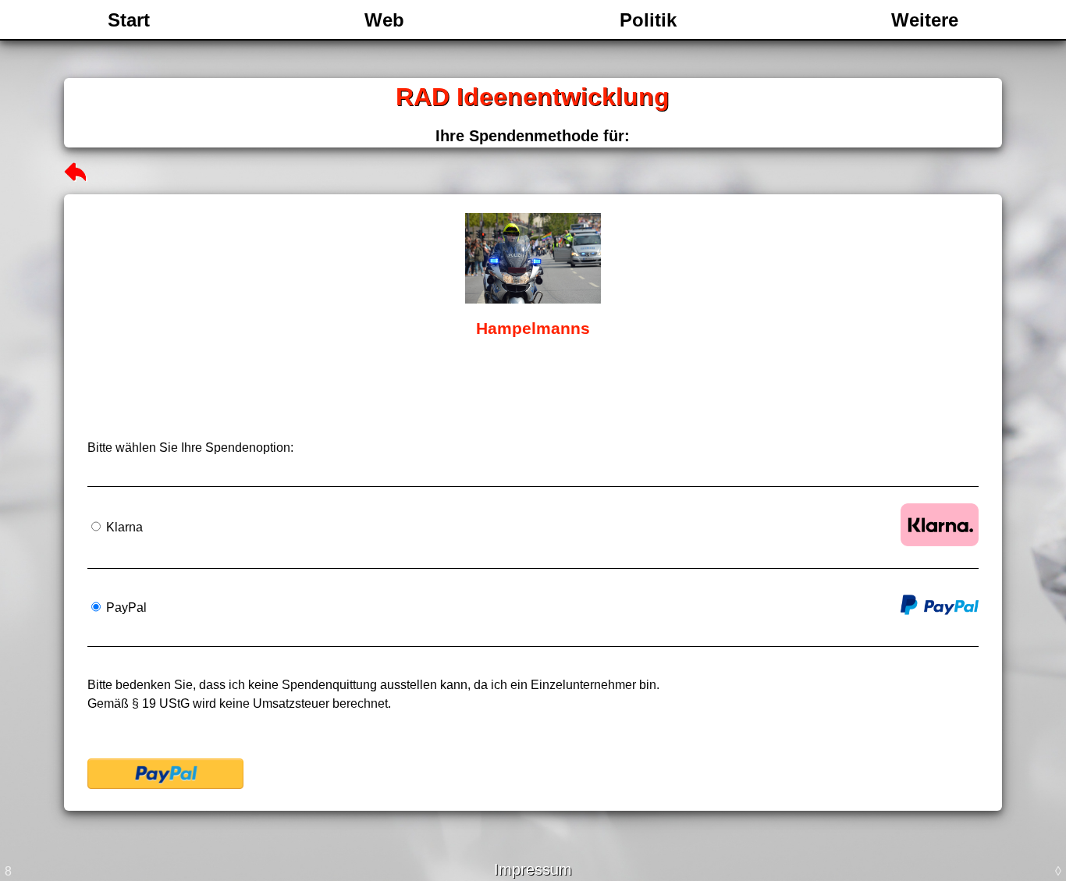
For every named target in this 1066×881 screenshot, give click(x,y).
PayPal (125, 607)
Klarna (123, 527)
